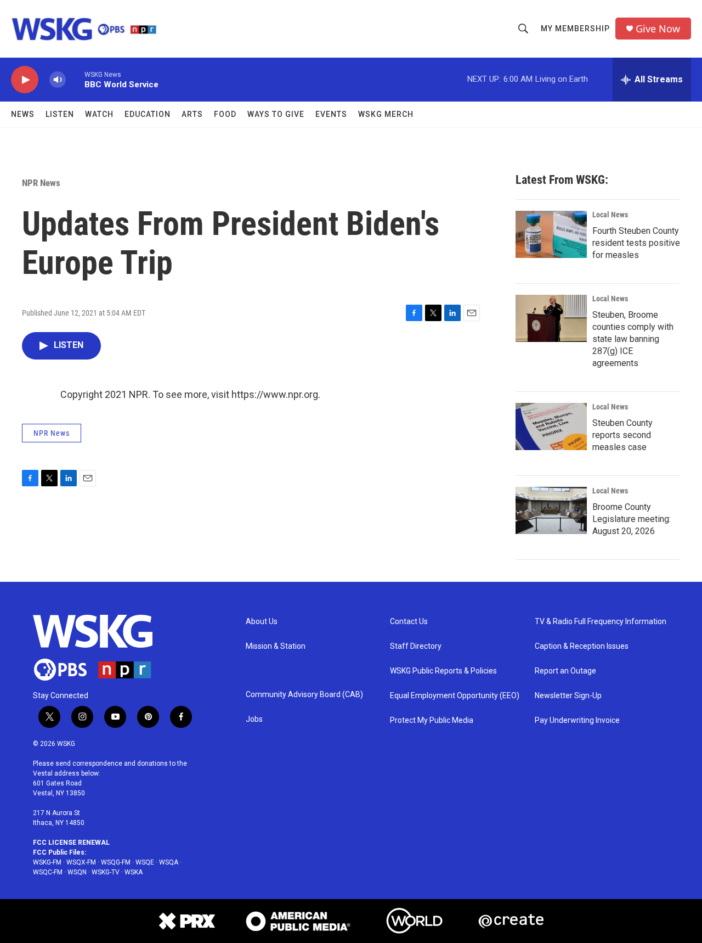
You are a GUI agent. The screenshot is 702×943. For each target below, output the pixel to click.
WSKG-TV (106, 872)
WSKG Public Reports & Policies (443, 671)
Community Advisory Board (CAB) (304, 695)
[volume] (57, 80)
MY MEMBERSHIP (575, 28)
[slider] (75, 79)
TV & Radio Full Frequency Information (600, 622)
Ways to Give (275, 114)
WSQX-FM (81, 862)
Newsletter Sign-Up (568, 696)
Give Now (658, 29)
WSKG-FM (47, 862)
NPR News (41, 182)
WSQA (168, 862)
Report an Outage (565, 671)
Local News (610, 214)
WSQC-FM (48, 872)
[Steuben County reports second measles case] (551, 426)
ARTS (192, 114)
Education (147, 114)
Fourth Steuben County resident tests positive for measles (636, 243)
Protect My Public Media (431, 720)
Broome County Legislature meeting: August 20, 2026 (631, 519)
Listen (60, 114)
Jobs (254, 719)
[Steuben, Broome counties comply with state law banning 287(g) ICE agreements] (551, 318)
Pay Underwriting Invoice (577, 720)
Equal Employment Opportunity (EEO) (454, 696)
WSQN (77, 872)
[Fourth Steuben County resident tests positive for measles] (551, 234)
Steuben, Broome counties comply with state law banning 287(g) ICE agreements (632, 339)
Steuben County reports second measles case (622, 435)
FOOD (225, 114)
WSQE (144, 862)
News (23, 114)
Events (331, 114)
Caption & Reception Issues (582, 646)
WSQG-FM (116, 862)
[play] (24, 80)
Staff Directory (415, 646)
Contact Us (409, 622)
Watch (99, 114)
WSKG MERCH (386, 114)
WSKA (133, 872)
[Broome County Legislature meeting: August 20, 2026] (551, 510)
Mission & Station (275, 646)
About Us (262, 622)
